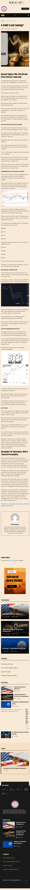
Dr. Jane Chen (7, 616)
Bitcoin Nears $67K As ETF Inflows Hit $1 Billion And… (15, 768)
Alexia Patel (6, 651)
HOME (2, 20)
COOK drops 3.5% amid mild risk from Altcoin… (14, 648)
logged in (10, 560)
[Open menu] (15, 15)
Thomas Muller (7, 633)
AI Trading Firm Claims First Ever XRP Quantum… (20, 733)
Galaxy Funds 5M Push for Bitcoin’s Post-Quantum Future (12, 630)
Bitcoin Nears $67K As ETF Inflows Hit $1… (13, 614)
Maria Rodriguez (5, 28)
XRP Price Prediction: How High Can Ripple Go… (27, 717)
